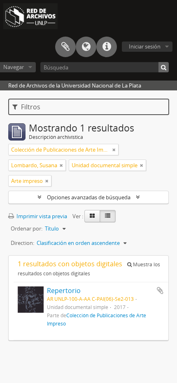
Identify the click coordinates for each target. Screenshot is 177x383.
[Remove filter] (114, 149)
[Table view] (108, 216)
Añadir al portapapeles (160, 290)
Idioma (86, 47)
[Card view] (92, 216)
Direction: (22, 243)
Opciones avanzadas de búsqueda (89, 197)
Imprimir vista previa (41, 216)
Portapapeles (65, 47)
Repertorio (64, 290)
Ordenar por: (26, 228)
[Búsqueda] (163, 67)
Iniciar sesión (145, 46)
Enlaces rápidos (106, 47)
